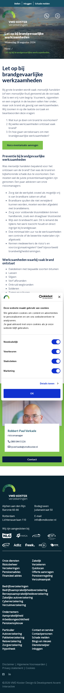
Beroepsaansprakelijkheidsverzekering (25, 593)
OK (32, 393)
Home (8, 48)
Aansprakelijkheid (12, 615)
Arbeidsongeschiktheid (15, 619)
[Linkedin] (10, 674)
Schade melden (42, 3)
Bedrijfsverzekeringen (15, 586)
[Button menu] (58, 15)
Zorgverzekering (12, 645)
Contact (32, 459)
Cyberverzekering (12, 601)
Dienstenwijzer (40, 645)
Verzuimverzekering (14, 605)
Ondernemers (10, 612)
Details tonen (47, 383)
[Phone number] (47, 15)
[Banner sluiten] (59, 297)
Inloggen (28, 3)
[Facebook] (3, 674)
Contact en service (42, 630)
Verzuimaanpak (41, 579)
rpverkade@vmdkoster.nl (24, 446)
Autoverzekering (12, 633)
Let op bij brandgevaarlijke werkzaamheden (27, 52)
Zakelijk (36, 560)
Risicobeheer (9, 564)
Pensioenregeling (42, 575)
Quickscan (38, 568)
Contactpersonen (42, 633)
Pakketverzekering (13, 637)
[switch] (56, 351)
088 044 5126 (18, 441)
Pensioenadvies (11, 572)
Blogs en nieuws (41, 641)
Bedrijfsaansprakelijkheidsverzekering (24, 590)
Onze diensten (10, 560)
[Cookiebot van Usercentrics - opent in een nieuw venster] (40, 297)
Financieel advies (12, 575)
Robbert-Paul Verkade (22, 431)
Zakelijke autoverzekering (17, 597)
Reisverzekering (11, 641)
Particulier (8, 630)
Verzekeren (39, 564)
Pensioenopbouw (12, 623)
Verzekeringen (11, 568)
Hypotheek (8, 648)
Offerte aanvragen (43, 572)
